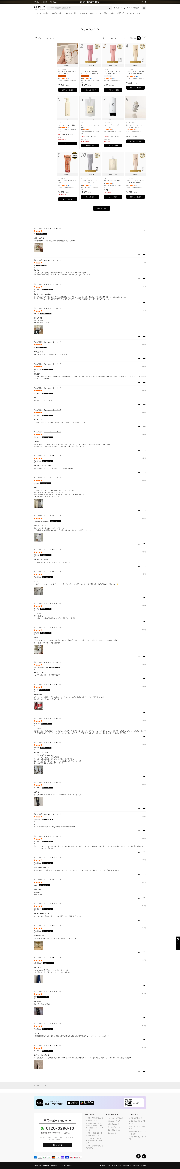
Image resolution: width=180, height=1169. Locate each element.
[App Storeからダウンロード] (73, 1103)
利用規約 (36, 2)
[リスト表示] (144, 38)
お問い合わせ (53, 2)
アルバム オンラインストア (52, 228)
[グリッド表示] (138, 38)
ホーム (36, 1085)
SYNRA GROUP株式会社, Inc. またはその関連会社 (57, 1165)
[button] (139, 254)
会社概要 (44, 2)
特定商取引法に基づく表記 (131, 1165)
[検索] (109, 8)
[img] (38, 231)
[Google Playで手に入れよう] (87, 1103)
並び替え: (103, 38)
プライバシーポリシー (114, 1165)
